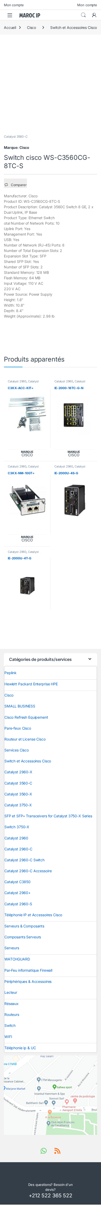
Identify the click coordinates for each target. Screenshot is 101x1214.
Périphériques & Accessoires (28, 981)
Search (83, 15)
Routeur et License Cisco (25, 739)
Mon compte (14, 5)
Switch (10, 1025)
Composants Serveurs (22, 937)
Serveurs (11, 948)
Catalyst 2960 (17, 381)
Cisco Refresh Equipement (26, 717)
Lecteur (10, 992)
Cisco (31, 27)
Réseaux (11, 1003)
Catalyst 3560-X (18, 794)
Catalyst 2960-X (18, 772)
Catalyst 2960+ (17, 892)
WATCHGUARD (17, 959)
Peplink (10, 673)
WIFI (8, 1036)
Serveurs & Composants (24, 926)
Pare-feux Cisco (17, 728)
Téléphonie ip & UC (20, 1048)
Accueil (10, 27)
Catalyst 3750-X (18, 805)
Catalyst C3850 (17, 882)
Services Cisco (16, 750)
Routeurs (11, 1014)
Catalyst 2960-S (18, 904)
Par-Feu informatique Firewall (28, 970)
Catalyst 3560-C (16, 136)
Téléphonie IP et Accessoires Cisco (33, 915)
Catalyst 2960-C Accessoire (28, 871)
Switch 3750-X (16, 827)
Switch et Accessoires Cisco (73, 27)
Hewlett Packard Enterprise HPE (31, 684)
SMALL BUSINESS (19, 706)
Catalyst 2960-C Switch (69, 468)
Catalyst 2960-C (18, 849)
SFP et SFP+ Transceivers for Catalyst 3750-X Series (48, 816)
